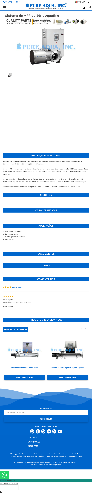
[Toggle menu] (4, 7)
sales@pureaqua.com (53, 464)
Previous (81, 329)
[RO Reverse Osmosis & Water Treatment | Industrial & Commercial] (46, 6)
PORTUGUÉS (83, 1)
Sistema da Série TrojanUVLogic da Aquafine (67, 368)
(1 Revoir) (14, 287)
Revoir (20, 287)
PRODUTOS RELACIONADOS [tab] (15, 329)
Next (85, 329)
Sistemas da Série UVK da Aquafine (24, 368)
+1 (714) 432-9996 (12, 1)
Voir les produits (24, 377)
